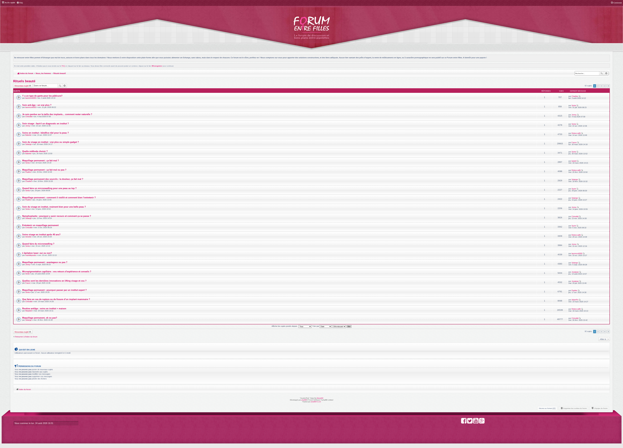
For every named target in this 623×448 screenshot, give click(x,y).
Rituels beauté (59, 73)
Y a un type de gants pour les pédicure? (42, 96)
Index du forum (26, 73)
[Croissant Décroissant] (339, 326)
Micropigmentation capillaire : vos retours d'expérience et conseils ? (56, 271)
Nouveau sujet (22, 85)
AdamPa (575, 300)
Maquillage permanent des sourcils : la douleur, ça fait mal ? (52, 179)
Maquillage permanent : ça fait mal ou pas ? (44, 170)
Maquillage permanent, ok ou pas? (39, 318)
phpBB (304, 400)
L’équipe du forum (600, 408)
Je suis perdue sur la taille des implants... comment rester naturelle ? (57, 114)
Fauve (574, 142)
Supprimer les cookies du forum (575, 408)
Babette (28, 135)
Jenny (574, 115)
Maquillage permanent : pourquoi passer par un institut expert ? (54, 290)
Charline (575, 96)
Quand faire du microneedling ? (38, 244)
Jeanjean (575, 272)
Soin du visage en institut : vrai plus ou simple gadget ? (50, 142)
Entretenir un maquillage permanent (40, 225)
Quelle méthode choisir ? (35, 151)
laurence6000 (30, 98)
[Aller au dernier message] (579, 96)
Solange (28, 144)
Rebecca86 (576, 133)
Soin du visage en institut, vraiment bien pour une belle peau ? (54, 207)
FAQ (63, 66)
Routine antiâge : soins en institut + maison (44, 308)
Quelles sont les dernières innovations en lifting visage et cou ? (54, 281)
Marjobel (28, 311)
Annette (28, 237)
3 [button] (601, 86)
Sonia (574, 105)
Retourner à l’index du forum (26, 337)
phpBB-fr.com (316, 402)
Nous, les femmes (43, 73)
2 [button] (598, 86)
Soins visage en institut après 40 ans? (41, 234)
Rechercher (601, 73)
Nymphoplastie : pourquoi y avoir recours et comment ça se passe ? (56, 216)
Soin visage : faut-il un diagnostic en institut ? (45, 123)
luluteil (574, 161)
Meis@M (320, 398)
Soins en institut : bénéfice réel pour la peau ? (45, 133)
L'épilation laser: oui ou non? (37, 253)
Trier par (316, 326)
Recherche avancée (606, 73)
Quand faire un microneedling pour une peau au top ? (49, 188)
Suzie (574, 189)
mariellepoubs (30, 255)
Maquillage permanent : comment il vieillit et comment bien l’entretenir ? (59, 197)
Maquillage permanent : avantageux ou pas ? (44, 262)
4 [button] (604, 86)
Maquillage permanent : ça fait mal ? (40, 160)
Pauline (28, 172)
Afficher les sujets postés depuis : (285, 326)
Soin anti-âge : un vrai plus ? (36, 105)
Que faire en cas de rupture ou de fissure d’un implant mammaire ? (56, 299)
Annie (27, 274)
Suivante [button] (608, 86)
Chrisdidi (28, 116)
